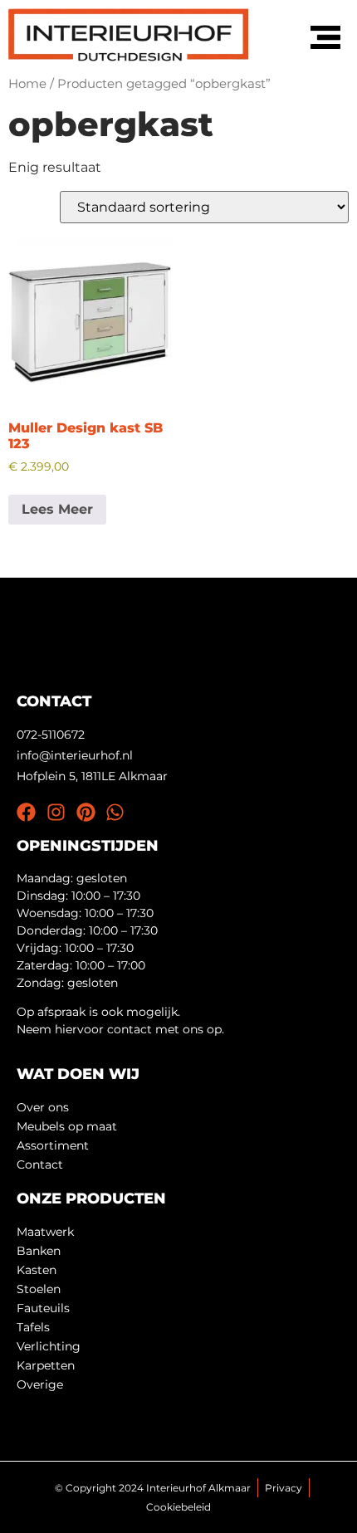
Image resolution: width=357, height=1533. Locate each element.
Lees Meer (57, 509)
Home (27, 83)
